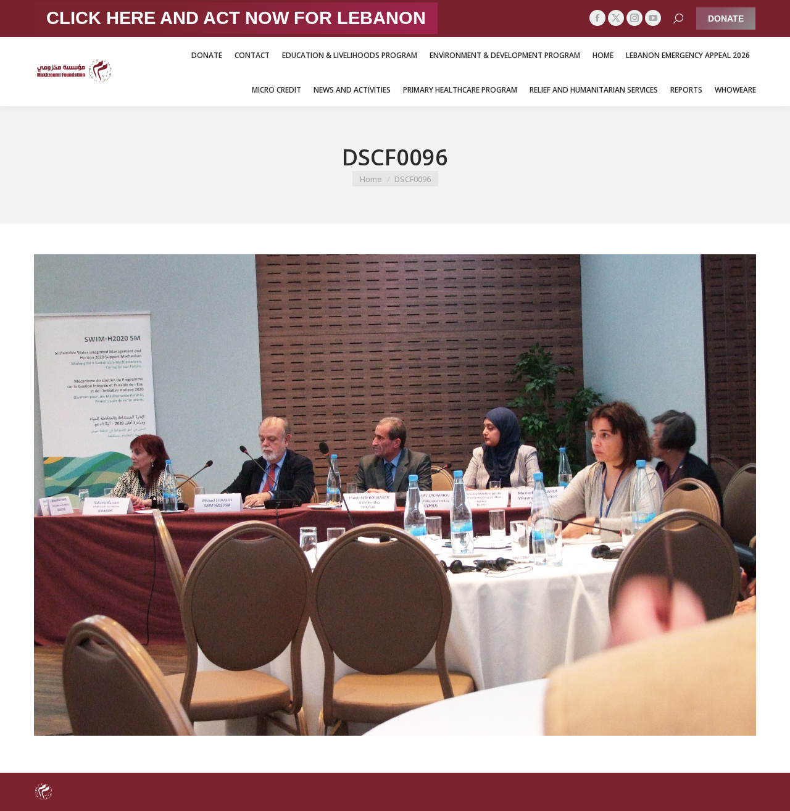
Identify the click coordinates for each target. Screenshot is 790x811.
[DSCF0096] (395, 495)
